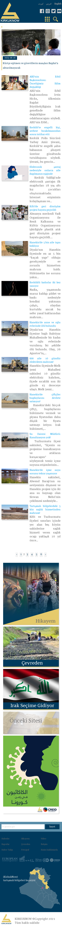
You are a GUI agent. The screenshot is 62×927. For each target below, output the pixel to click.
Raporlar (5, 844)
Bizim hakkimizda (49, 850)
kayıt (52, 827)
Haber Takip (7, 850)
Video (43, 839)
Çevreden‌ (25, 844)
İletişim (44, 844)
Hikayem (25, 839)
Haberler (5, 839)
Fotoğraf (25, 850)
